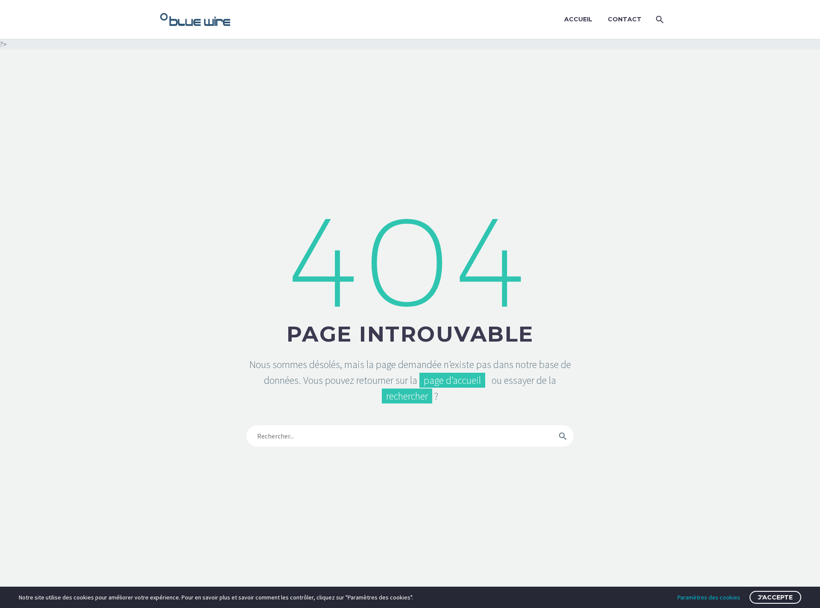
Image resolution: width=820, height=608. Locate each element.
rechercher (407, 396)
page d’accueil (452, 380)
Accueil (578, 19)
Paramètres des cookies (708, 597)
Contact (624, 19)
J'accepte (775, 597)
